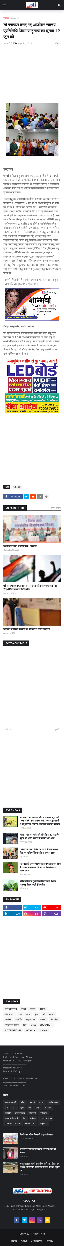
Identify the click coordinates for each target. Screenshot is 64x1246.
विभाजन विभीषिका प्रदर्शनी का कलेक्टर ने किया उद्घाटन (26, 628)
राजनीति (19, 1019)
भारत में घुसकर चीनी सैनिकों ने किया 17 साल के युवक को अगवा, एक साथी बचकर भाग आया (39, 836)
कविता (23, 1009)
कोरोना (42, 1009)
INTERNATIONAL (13, 1030)
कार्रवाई (32, 1009)
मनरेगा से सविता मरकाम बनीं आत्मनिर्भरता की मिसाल (38, 1151)
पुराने (57, 729)
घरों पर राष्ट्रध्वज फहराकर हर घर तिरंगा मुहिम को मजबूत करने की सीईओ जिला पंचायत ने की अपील (30, 587)
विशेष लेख (54, 1019)
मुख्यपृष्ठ (6, 18)
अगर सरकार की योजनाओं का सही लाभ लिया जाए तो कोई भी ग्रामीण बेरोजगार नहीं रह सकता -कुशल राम (40, 1167)
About (24, 1240)
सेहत (24, 1025)
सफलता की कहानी (12, 1025)
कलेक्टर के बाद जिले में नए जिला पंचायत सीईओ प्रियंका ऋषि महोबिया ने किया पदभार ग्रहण (39, 851)
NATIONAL (31, 1030)
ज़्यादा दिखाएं (56, 508)
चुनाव (36, 1014)
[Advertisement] (32, 73)
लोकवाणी (43, 1019)
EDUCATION (46, 1025)
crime (33, 1025)
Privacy (49, 1240)
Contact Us (36, 1240)
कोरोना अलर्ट (10, 1014)
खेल (20, 1014)
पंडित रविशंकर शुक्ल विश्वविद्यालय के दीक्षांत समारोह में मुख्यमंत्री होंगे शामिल (38, 883)
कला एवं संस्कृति (11, 1009)
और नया (8, 729)
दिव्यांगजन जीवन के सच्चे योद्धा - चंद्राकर (20, 545)
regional (15, 18)
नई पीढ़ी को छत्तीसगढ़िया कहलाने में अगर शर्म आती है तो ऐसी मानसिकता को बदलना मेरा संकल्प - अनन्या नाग (40, 867)
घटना (28, 1014)
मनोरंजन (8, 1019)
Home (14, 1240)
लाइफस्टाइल (30, 1019)
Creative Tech (38, 1233)
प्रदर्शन (52, 1014)
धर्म (44, 1014)
